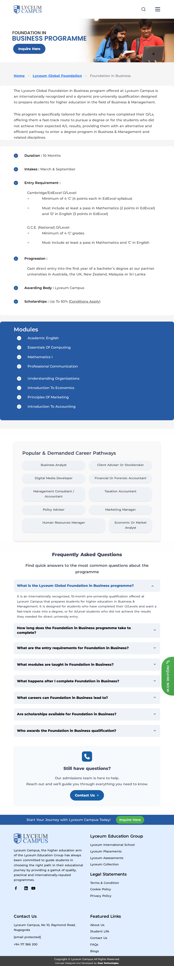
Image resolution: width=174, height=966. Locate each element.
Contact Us (85, 795)
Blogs (94, 951)
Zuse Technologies (108, 963)
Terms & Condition (104, 883)
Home (19, 76)
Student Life (99, 931)
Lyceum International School (112, 845)
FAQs (94, 944)
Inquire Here (29, 49)
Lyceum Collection (104, 864)
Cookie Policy (100, 889)
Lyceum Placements (106, 851)
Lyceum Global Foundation (57, 76)
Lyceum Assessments (106, 858)
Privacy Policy (100, 896)
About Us (97, 925)
